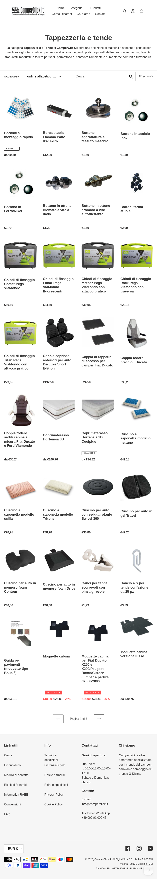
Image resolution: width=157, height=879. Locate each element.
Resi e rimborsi (54, 775)
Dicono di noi (12, 765)
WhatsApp (103, 813)
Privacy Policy (54, 794)
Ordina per (11, 76)
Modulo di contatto (16, 775)
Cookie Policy (53, 804)
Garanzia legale (54, 765)
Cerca (8, 755)
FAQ (7, 814)
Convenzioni (12, 804)
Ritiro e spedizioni (56, 784)
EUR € (13, 848)
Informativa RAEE (16, 794)
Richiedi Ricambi (15, 784)
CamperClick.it (102, 859)
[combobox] (104, 76)
